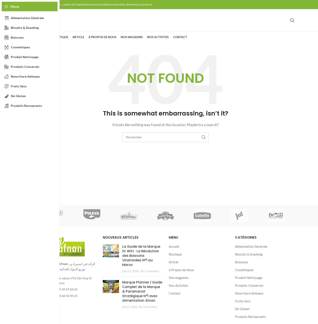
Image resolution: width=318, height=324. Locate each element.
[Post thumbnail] (111, 258)
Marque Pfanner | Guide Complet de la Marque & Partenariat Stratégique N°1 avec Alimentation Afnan (142, 291)
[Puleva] (91, 215)
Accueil (174, 246)
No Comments (150, 271)
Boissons (241, 262)
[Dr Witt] (276, 215)
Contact (174, 293)
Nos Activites (178, 285)
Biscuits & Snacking (249, 254)
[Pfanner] (128, 215)
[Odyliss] (165, 215)
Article (173, 262)
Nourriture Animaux (249, 293)
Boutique (175, 254)
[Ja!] (239, 215)
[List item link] (66, 289)
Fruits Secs (243, 301)
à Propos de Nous (181, 270)
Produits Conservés (249, 285)
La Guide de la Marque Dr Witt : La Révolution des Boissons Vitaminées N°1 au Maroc (141, 255)
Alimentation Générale (251, 246)
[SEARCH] (204, 137)
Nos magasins (179, 278)
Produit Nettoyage (248, 278)
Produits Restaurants (250, 317)
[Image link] (66, 245)
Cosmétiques (244, 270)
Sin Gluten (242, 309)
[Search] (292, 20)
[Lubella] (202, 215)
